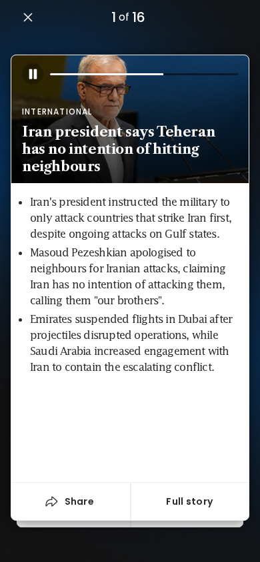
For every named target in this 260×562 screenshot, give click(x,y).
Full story (189, 501)
